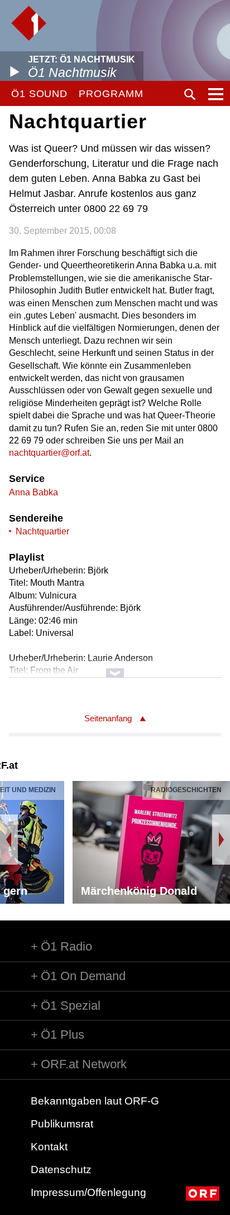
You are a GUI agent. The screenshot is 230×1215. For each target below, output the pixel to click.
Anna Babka (33, 492)
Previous (9, 839)
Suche (189, 94)
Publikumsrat (62, 1124)
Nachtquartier (42, 531)
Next (221, 839)
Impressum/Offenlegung (88, 1192)
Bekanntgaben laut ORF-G (95, 1101)
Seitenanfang (108, 718)
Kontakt (49, 1147)
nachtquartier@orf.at (49, 452)
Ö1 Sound (39, 93)
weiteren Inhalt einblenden (115, 667)
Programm (111, 93)
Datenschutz (61, 1169)
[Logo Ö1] (28, 23)
